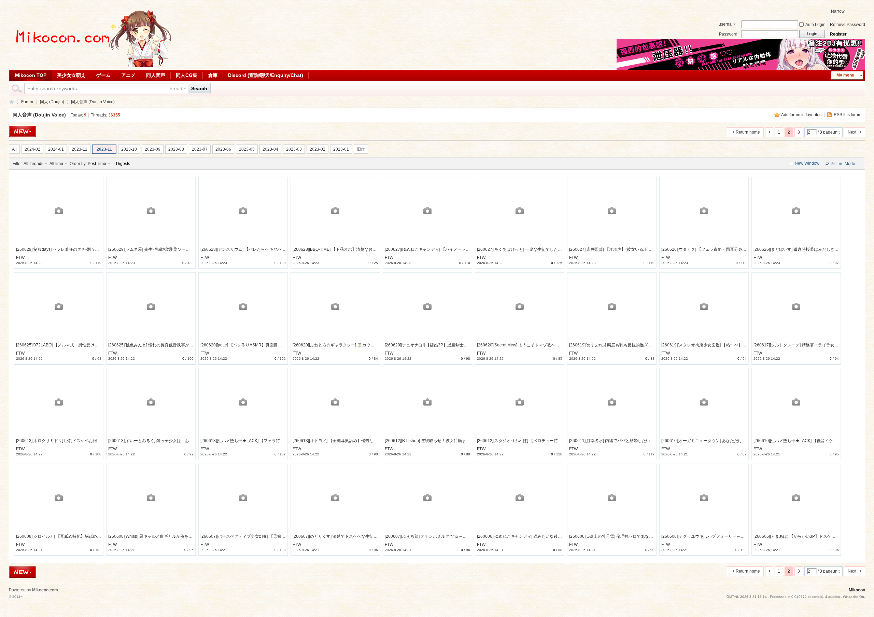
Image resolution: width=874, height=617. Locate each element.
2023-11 (104, 149)
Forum (27, 101)
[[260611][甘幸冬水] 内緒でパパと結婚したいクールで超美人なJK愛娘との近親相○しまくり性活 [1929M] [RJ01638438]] (611, 402)
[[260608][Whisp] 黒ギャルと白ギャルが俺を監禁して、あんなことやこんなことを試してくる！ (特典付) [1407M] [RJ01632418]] (151, 498)
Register (838, 34)
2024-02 (32, 149)
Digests (123, 163)
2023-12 (79, 149)
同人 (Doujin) (52, 101)
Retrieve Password (847, 24)
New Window (807, 163)
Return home (748, 132)
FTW (20, 257)
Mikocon (11, 102)
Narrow (838, 11)
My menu (845, 75)
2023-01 (341, 149)
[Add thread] (22, 131)
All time (56, 163)
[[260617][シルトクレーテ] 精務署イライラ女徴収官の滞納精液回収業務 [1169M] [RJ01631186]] (796, 306)
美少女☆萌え (71, 75)
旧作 (361, 149)
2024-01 (56, 149)
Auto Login (815, 24)
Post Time (97, 163)
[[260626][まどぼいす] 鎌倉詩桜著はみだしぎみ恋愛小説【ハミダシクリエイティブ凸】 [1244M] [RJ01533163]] (796, 211)
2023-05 (247, 149)
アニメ (128, 75)
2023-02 (317, 149)
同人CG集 (186, 75)
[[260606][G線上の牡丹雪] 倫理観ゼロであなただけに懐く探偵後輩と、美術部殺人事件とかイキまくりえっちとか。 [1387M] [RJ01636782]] (611, 498)
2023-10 (129, 149)
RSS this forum (847, 114)
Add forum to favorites (801, 114)
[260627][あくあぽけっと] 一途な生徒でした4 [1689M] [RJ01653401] (540, 249)
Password (728, 34)
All (14, 149)
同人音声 (155, 75)
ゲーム (103, 75)
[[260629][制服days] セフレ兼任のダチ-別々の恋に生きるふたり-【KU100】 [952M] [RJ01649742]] (58, 211)
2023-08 (176, 149)
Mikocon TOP (30, 75)
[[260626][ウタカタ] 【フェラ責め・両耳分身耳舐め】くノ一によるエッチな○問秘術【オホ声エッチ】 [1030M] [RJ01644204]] (704, 211)
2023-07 (200, 149)
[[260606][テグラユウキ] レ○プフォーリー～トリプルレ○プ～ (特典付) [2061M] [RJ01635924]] (704, 498)
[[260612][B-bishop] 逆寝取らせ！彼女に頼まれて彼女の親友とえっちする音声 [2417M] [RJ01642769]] (427, 402)
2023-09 (152, 149)
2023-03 (294, 149)
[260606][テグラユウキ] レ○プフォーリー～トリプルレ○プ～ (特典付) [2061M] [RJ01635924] (746, 536)
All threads (33, 163)
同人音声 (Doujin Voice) (93, 101)
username (725, 25)
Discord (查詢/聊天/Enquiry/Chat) (265, 75)
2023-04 (270, 149)
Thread (174, 88)
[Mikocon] (91, 66)
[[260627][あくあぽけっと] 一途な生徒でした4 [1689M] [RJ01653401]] (519, 211)
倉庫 (212, 75)
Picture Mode (843, 163)
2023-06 (223, 149)
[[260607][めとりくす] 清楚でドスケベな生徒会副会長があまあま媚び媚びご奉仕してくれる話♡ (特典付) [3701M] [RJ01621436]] (335, 498)
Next (852, 132)
